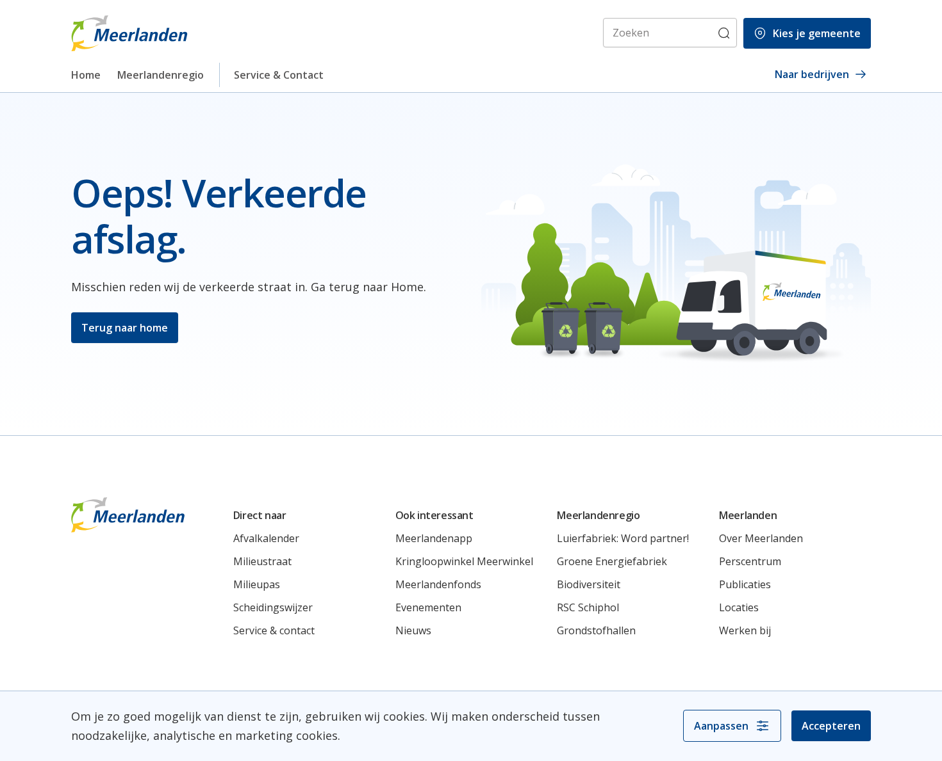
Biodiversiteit (588, 584)
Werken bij (745, 630)
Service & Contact (279, 75)
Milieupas (256, 584)
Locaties (739, 607)
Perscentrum (750, 561)
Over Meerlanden (761, 538)
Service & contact (274, 630)
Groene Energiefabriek (612, 561)
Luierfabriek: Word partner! (623, 538)
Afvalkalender (266, 538)
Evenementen (428, 607)
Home (86, 75)
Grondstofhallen (596, 630)
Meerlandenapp (433, 538)
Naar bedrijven (812, 74)
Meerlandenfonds (438, 584)
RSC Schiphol (588, 607)
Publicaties (745, 584)
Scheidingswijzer (273, 607)
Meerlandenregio (160, 75)
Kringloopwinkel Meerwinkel (464, 561)
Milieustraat (262, 561)
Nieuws (413, 630)
